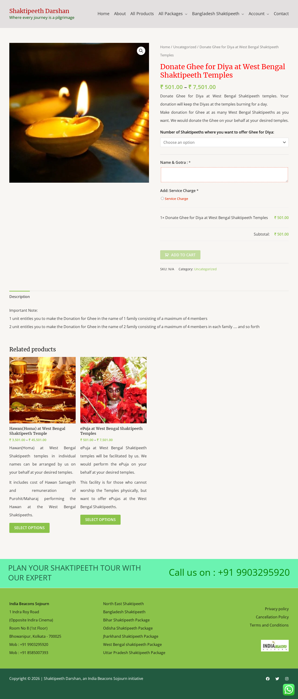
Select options (29, 527)
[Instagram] (287, 679)
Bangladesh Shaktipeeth (215, 13)
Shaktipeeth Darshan (39, 11)
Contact (281, 13)
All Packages (171, 13)
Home (103, 13)
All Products (142, 13)
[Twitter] (277, 679)
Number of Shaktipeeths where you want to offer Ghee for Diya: (217, 132)
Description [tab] (19, 296)
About (120, 13)
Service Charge (176, 198)
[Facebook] (268, 679)
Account (256, 13)
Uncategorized (184, 47)
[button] (141, 51)
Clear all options (174, 234)
